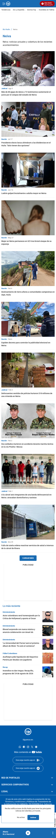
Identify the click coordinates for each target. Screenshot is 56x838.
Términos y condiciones (15, 801)
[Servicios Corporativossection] (52, 784)
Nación (4, 139)
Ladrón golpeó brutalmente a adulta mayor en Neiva (23, 193)
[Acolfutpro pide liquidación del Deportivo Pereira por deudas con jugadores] (47, 658)
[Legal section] (52, 791)
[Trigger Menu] (3, 4)
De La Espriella (18, 10)
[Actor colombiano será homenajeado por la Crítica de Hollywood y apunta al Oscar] (47, 616)
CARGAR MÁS (28, 558)
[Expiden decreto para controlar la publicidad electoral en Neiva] (28, 319)
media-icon (28, 833)
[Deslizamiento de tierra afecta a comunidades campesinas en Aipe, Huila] (28, 268)
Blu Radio (6, 29)
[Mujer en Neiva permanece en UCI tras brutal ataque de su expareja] (28, 217)
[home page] (28, 731)
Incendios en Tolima (46, 10)
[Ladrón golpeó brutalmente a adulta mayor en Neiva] (28, 170)
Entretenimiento (9, 612)
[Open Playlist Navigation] (52, 833)
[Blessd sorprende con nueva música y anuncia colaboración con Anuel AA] (47, 630)
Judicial (4, 88)
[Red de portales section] (52, 778)
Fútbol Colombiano (10, 653)
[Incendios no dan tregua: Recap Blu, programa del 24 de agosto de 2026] (47, 671)
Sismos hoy (31, 10)
